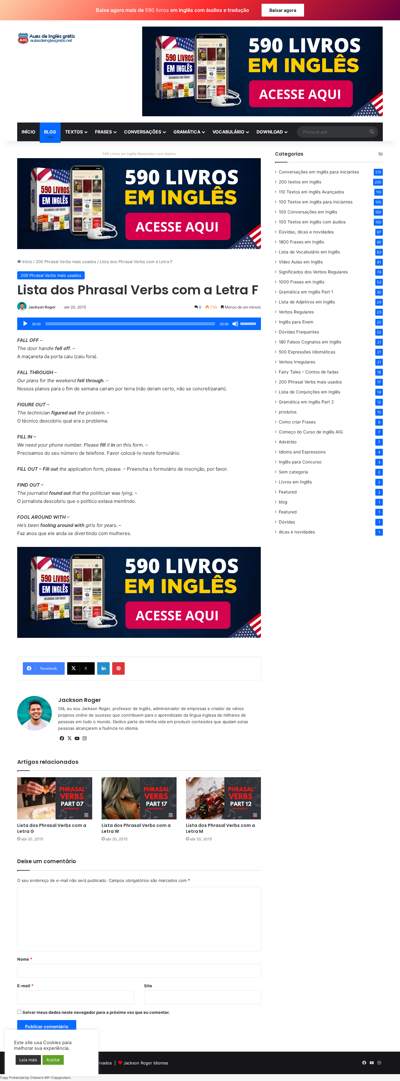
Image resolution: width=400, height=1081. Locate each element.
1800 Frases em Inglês (301, 241)
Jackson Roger (42, 307)
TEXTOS (74, 131)
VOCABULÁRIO (228, 131)
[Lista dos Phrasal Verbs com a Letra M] (223, 798)
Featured (288, 491)
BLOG (50, 131)
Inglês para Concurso (300, 461)
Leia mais (28, 1059)
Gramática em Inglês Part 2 (306, 401)
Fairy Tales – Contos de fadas (308, 371)
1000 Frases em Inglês (301, 281)
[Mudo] (235, 324)
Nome (24, 959)
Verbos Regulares (296, 311)
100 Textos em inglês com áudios (312, 221)
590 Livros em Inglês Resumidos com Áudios (139, 154)
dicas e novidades (297, 531)
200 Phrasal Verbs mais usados (66, 261)
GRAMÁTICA (186, 131)
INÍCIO (28, 131)
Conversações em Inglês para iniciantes (319, 171)
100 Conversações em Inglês (308, 211)
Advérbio (288, 441)
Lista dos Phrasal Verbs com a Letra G (51, 828)
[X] (69, 738)
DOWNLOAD (270, 131)
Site (148, 985)
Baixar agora (282, 10)
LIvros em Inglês (295, 481)
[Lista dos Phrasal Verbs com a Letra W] (139, 798)
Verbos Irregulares (297, 361)
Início (26, 261)
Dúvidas (287, 521)
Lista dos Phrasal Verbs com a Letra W (136, 828)
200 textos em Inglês (300, 181)
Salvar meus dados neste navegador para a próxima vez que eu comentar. (96, 1012)
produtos (288, 411)
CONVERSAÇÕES (142, 131)
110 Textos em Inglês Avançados (311, 191)
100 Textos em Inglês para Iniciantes (315, 201)
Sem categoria (293, 471)
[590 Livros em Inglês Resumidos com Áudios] (139, 203)
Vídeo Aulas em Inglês (301, 261)
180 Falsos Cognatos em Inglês (310, 341)
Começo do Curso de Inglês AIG (311, 431)
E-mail (25, 985)
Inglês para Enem (296, 321)
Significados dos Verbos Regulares (313, 271)
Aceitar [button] (53, 1059)
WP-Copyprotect (57, 1078)
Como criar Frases (297, 421)
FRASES (103, 131)
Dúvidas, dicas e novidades (306, 231)
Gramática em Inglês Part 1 (306, 291)
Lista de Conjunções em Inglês (309, 391)
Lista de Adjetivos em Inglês (307, 301)
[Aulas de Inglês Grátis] (47, 38)
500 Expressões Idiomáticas (307, 351)
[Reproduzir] (25, 324)
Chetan (35, 1078)
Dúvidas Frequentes (299, 331)
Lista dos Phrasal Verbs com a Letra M (220, 828)
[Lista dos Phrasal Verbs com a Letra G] (54, 798)
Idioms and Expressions (302, 451)
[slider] (249, 323)
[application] (139, 324)
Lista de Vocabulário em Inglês (309, 251)
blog (283, 501)
